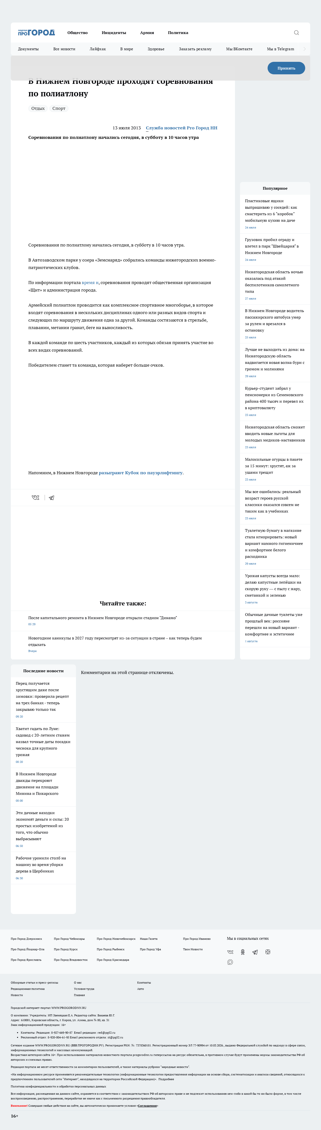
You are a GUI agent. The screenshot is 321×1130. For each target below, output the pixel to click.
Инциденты (114, 32)
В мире (126, 49)
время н (90, 282)
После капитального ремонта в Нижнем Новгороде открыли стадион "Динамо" (102, 620)
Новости (17, 995)
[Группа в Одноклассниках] (242, 952)
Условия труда (84, 989)
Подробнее (166, 1079)
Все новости (64, 49)
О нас (78, 982)
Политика (178, 32)
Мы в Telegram (280, 49)
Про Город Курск (65, 949)
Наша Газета (148, 939)
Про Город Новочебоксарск (116, 939)
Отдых (38, 108)
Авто (140, 989)
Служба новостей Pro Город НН (181, 128)
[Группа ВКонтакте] (230, 952)
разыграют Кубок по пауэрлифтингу (141, 473)
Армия (147, 32)
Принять (286, 68)
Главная (79, 995)
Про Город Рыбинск (110, 949)
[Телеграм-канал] (255, 952)
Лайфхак (98, 49)
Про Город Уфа (150, 949)
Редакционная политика (28, 989)
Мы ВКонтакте (239, 49)
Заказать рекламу (195, 49)
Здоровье (156, 49)
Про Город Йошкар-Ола (27, 949)
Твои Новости (193, 949)
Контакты (144, 982)
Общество (77, 32)
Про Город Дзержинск (26, 939)
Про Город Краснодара (113, 960)
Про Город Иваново (197, 939)
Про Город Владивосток (71, 960)
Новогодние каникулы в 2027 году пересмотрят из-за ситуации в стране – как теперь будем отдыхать (115, 644)
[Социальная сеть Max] (230, 962)
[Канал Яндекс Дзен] (268, 952)
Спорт (58, 108)
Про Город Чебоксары (69, 939)
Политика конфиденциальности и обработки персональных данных (58, 1086)
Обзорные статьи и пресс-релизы (34, 982)
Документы (28, 49)
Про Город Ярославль (26, 960)
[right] (304, 49)
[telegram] (53, 497)
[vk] (36, 497)
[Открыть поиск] (296, 33)
